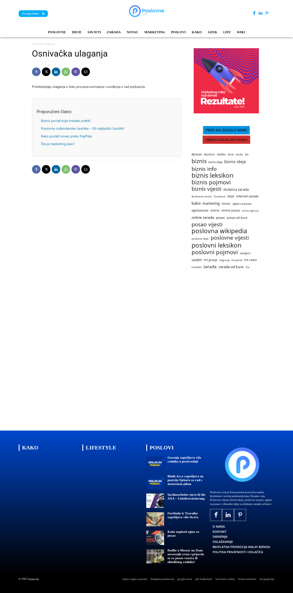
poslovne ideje (200, 238)
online (214, 210)
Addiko (221, 154)
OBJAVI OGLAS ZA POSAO (226, 139)
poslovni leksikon (217, 245)
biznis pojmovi (211, 182)
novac (226, 203)
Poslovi (162, 447)
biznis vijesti (206, 188)
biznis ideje (235, 161)
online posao (230, 210)
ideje (230, 196)
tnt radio (250, 260)
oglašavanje (200, 210)
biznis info (204, 169)
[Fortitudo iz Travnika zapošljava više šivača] (155, 519)
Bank (231, 154)
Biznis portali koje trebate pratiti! (66, 121)
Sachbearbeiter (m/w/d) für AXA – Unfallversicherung (186, 496)
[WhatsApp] (66, 72)
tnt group (210, 260)
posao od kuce (237, 218)
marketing (211, 203)
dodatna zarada (236, 189)
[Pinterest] (267, 13)
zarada (210, 266)
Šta (247, 267)
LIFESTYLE (101, 447)
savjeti (197, 260)
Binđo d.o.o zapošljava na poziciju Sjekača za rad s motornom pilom (186, 480)
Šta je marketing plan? (58, 144)
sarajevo (245, 253)
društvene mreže (202, 196)
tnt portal (236, 260)
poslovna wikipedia (219, 231)
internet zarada (247, 196)
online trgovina (250, 210)
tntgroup (224, 260)
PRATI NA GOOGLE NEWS (226, 130)
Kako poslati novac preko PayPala (66, 136)
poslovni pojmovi (215, 252)
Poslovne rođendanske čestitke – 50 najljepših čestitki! (82, 128)
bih (247, 154)
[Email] (85, 72)
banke (239, 154)
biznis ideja (215, 162)
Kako (30, 447)
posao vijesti (207, 224)
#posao (197, 154)
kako (196, 203)
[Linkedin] (260, 13)
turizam (196, 267)
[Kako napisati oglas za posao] (155, 538)
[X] (46, 72)
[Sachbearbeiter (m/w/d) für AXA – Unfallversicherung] (155, 501)
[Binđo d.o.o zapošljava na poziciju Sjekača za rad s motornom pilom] (155, 482)
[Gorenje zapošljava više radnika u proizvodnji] (155, 463)
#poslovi (209, 154)
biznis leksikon (213, 175)
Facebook (219, 196)
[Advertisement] (224, 350)
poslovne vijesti (230, 237)
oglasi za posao (242, 204)
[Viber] (75, 72)
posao (220, 217)
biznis (199, 161)
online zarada (203, 217)
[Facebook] (254, 13)
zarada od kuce (231, 266)
